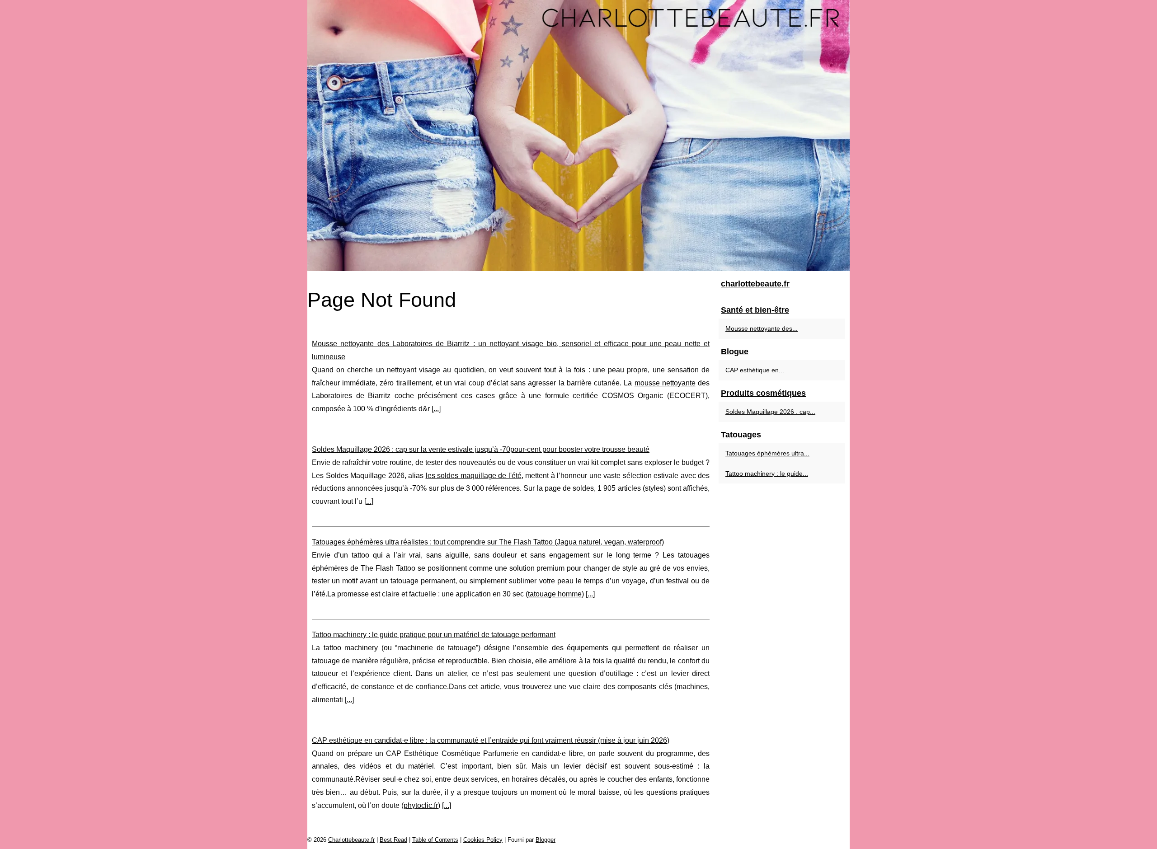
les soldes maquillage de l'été (474, 475)
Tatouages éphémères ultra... (767, 453)
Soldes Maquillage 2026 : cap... (770, 411)
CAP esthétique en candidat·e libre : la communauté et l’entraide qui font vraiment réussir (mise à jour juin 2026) (490, 740)
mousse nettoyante (665, 383)
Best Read (393, 839)
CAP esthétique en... (754, 370)
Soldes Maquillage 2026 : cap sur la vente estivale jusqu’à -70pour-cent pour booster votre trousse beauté (480, 449)
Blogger (545, 839)
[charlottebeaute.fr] (578, 135)
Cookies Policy (483, 839)
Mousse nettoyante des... (761, 328)
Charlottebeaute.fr (351, 839)
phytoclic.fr (421, 805)
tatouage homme (555, 594)
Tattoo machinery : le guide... (766, 473)
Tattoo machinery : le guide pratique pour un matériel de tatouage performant (433, 634)
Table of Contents (435, 839)
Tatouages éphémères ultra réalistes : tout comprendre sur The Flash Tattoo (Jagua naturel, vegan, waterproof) (488, 542)
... (436, 409)
